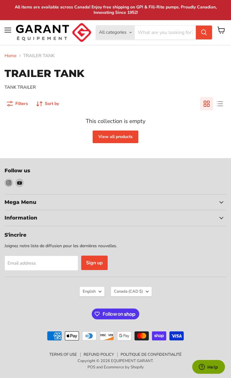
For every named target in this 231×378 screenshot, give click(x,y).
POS (91, 367)
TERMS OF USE (63, 354)
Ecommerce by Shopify (124, 367)
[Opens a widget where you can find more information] (208, 367)
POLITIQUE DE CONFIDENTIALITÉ (151, 354)
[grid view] (206, 103)
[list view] (219, 103)
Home (11, 55)
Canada (128, 291)
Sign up (94, 263)
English (89, 291)
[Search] (204, 32)
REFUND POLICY (99, 354)
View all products (115, 137)
